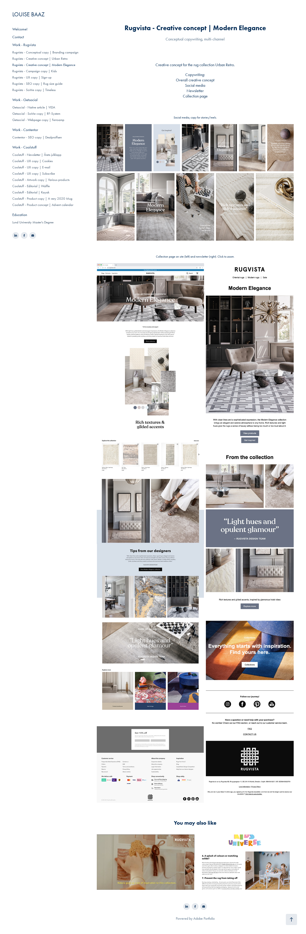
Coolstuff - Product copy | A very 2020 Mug (42, 199)
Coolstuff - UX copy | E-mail (31, 167)
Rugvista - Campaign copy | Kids (34, 71)
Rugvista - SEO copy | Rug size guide (37, 84)
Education (19, 214)
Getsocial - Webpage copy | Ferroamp (38, 120)
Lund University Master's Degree (33, 222)
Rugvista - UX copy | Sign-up (32, 77)
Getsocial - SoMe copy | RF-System (36, 114)
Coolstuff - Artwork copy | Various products (40, 180)
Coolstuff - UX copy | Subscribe (33, 174)
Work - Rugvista (24, 44)
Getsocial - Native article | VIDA (33, 107)
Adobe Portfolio (204, 918)
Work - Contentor (25, 129)
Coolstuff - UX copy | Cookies (32, 161)
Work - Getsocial (25, 99)
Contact (18, 37)
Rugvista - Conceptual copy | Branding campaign (45, 52)
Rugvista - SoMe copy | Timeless (34, 90)
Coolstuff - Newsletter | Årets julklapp (36, 155)
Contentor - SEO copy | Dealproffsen (37, 137)
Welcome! (20, 29)
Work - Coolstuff (24, 147)
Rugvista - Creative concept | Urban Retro (40, 59)
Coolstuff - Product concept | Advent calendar (42, 205)
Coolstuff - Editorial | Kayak (30, 192)
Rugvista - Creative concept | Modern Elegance (43, 65)
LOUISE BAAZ (28, 14)
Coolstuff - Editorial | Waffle (31, 186)
